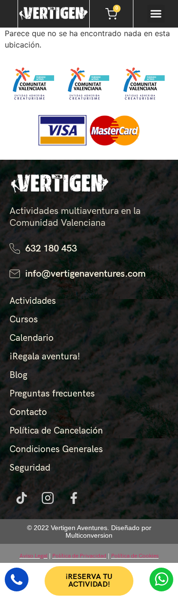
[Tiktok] (21, 498)
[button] (156, 14)
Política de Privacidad (79, 556)
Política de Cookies (135, 556)
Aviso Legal (33, 556)
